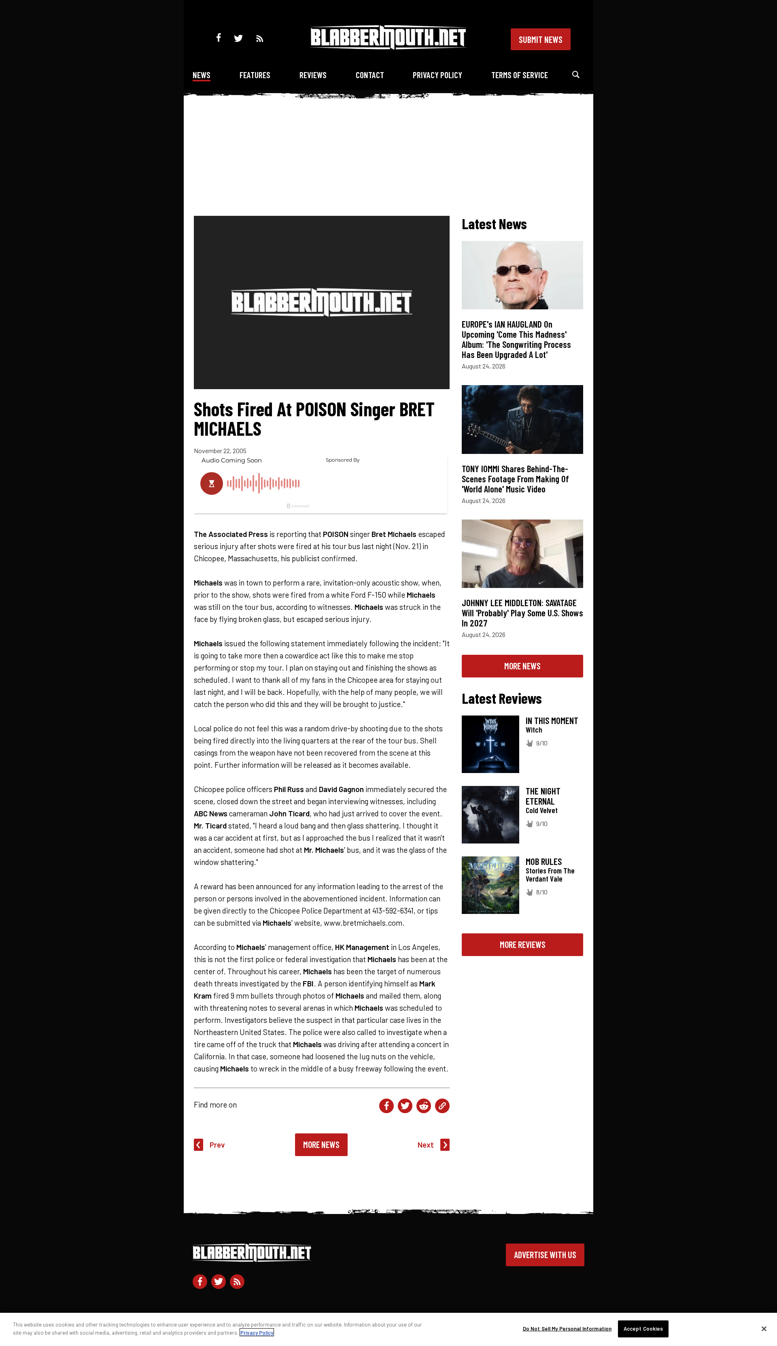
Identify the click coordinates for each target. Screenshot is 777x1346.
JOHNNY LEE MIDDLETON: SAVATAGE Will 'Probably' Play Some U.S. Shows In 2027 (522, 612)
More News (321, 1144)
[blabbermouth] (388, 46)
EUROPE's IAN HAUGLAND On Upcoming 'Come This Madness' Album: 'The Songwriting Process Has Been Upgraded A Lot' (516, 339)
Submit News (541, 39)
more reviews (523, 944)
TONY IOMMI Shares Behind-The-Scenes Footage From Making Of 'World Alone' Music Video (515, 478)
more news (522, 665)
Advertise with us (545, 1254)
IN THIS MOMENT (552, 720)
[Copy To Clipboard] (442, 1106)
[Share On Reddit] (423, 1106)
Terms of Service (519, 75)
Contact (370, 75)
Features (255, 75)
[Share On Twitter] (405, 1106)
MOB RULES (544, 861)
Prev (217, 1144)
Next (426, 1144)
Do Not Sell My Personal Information (567, 1328)
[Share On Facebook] (386, 1106)
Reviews (313, 75)
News (201, 75)
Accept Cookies (643, 1328)
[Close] (764, 1328)
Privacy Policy (437, 75)
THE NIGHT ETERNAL (543, 796)
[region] (388, 1329)
